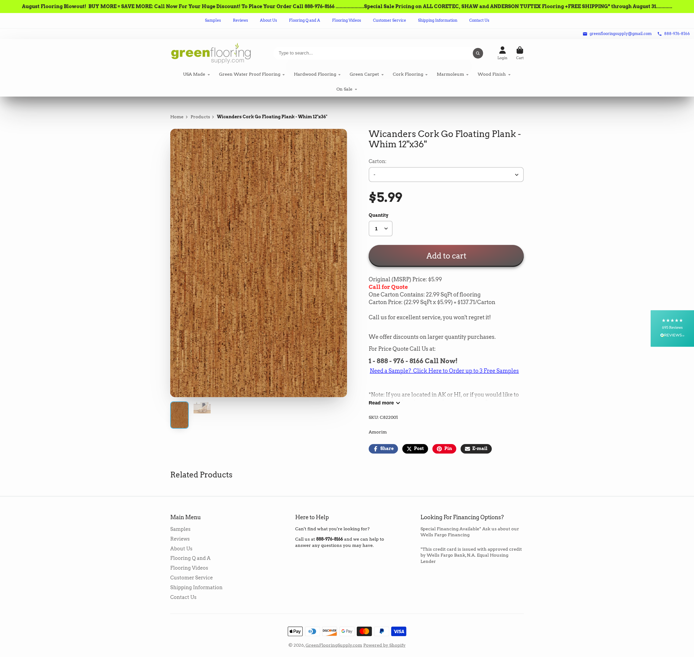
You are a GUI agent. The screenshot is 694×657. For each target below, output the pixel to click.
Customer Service (389, 20)
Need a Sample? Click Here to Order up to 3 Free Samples (444, 371)
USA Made (194, 74)
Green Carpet (364, 74)
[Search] (478, 53)
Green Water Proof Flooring (249, 74)
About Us (268, 20)
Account (502, 53)
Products (200, 116)
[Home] (211, 53)
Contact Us (479, 20)
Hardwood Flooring (315, 74)
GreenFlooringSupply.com (334, 645)
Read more (381, 403)
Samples (213, 20)
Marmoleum (450, 74)
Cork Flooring (408, 74)
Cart (520, 53)
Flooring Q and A (304, 20)
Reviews (240, 20)
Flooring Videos (346, 20)
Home (177, 116)
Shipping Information (437, 20)
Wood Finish (492, 74)
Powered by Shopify (384, 645)
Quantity (378, 215)
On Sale (344, 89)
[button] (672, 328)
